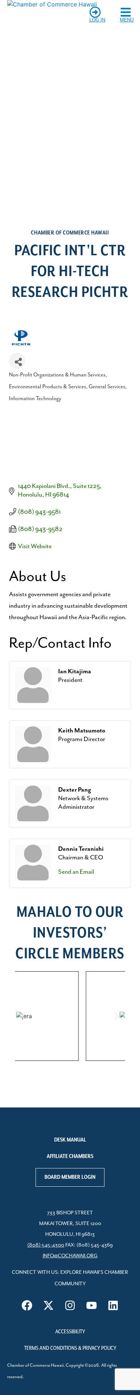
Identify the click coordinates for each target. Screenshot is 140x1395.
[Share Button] (17, 361)
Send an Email (76, 872)
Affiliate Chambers (70, 1156)
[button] (23, 1015)
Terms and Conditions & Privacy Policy (70, 1348)
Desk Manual (70, 1140)
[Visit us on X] (48, 1305)
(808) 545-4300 (45, 1245)
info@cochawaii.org (70, 1256)
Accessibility (70, 1332)
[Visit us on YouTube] (91, 1305)
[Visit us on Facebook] (27, 1305)
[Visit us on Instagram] (70, 1305)
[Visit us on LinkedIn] (113, 1305)
